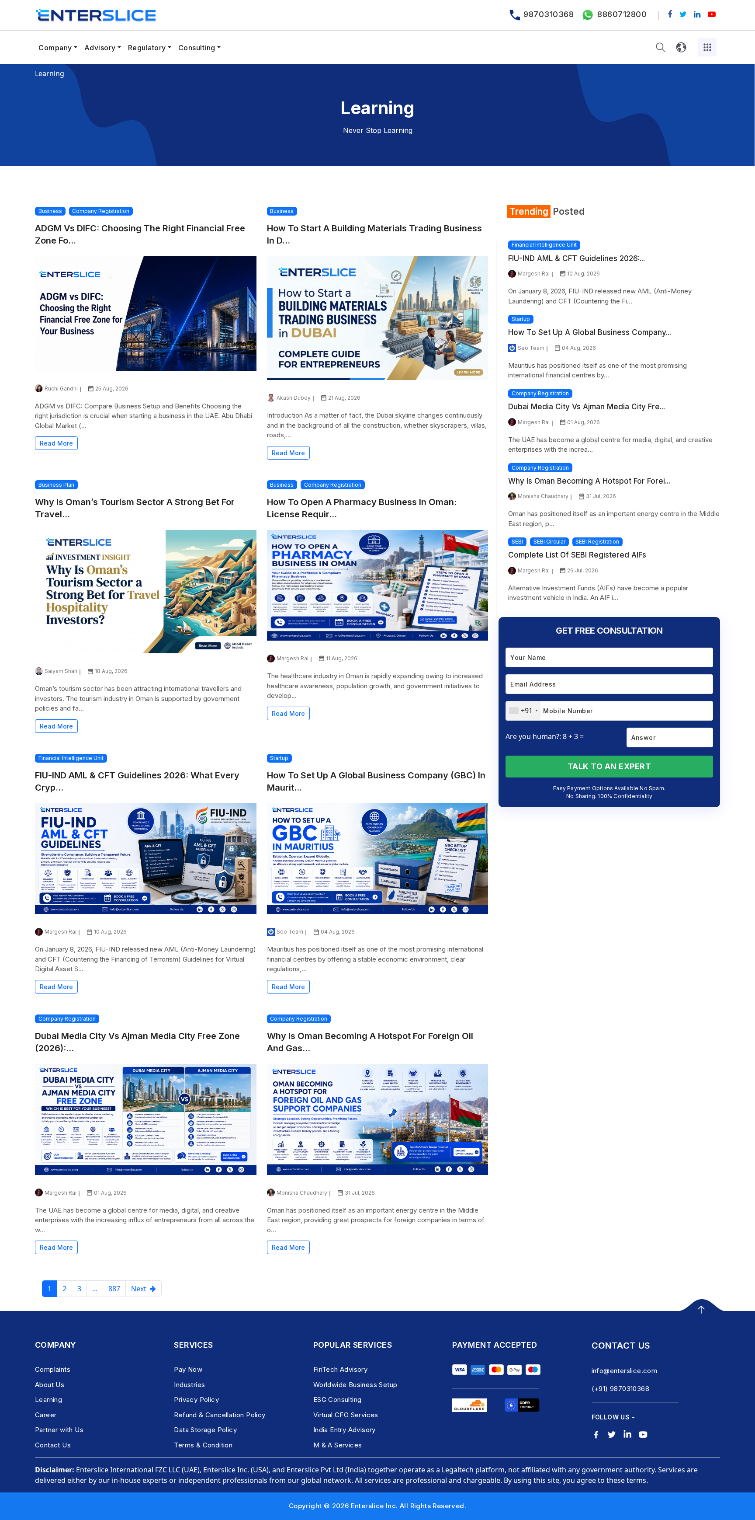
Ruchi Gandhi (61, 388)
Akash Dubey (294, 397)
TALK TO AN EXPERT (609, 766)
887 (114, 1288)
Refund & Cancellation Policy (219, 1415)
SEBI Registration (597, 541)
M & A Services (337, 1445)
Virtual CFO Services (345, 1415)
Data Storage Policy (205, 1430)
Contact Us (53, 1445)
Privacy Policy (196, 1399)
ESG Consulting (337, 1399)
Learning (48, 1399)
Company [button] (55, 47)
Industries (189, 1385)
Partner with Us (59, 1430)
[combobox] (523, 710)
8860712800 (622, 14)
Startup (279, 758)
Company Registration (100, 211)
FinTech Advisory (340, 1369)
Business (50, 211)
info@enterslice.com (625, 1371)
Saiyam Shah (61, 671)
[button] (660, 47)
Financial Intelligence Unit (71, 758)
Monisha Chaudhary (302, 1192)
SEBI (517, 541)
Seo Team (290, 931)
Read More (56, 443)
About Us (49, 1385)
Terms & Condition (203, 1445)
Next (140, 1288)
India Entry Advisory (344, 1430)
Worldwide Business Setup (355, 1385)
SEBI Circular (549, 541)
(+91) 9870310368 (620, 1388)
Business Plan (56, 484)
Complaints (52, 1369)
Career (45, 1415)
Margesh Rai (292, 658)
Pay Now (188, 1369)
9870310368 (548, 14)
